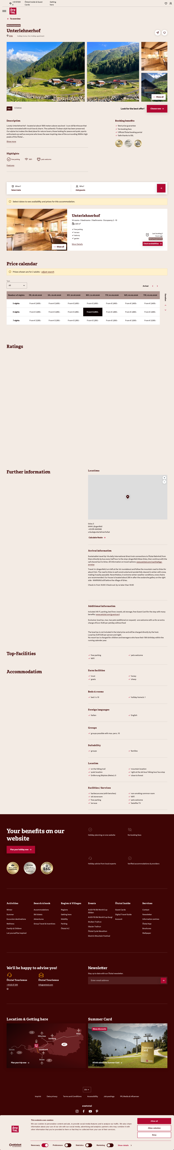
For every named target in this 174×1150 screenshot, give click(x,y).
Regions (64, 909)
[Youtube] (90, 1111)
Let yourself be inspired (16, 933)
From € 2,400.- (35, 303)
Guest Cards (120, 909)
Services (147, 903)
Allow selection (154, 1128)
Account (118, 919)
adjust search (47, 271)
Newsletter (147, 914)
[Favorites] (166, 3)
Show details (123, 1145)
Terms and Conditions (72, 1096)
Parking (64, 923)
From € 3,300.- (35, 320)
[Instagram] (77, 1111)
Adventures (39, 919)
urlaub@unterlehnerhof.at (99, 532)
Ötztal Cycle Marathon (97, 931)
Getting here (53, 3)
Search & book (42, 903)
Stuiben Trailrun (94, 922)
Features (10, 165)
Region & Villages (71, 903)
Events (92, 903)
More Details (77, 244)
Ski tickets (38, 914)
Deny (154, 1135)
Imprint (38, 1096)
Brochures (146, 928)
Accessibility (92, 1096)
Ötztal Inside (122, 903)
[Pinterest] (97, 1111)
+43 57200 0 (16, 3)
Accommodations (41, 909)
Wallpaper (146, 933)
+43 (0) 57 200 (12, 984)
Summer (10, 914)
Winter (9, 909)
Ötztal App (146, 923)
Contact (145, 909)
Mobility (64, 919)
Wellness (10, 923)
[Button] (163, 980)
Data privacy (52, 1096)
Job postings (109, 1096)
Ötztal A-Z (65, 928)
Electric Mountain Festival (99, 936)
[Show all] (37, 249)
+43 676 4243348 (95, 529)
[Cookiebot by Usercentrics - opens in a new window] (15, 1145)
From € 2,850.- (35, 312)
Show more (11, 141)
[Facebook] (84, 1111)
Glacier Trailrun (94, 926)
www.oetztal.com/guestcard (108, 614)
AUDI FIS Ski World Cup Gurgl (100, 917)
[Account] (171, 3)
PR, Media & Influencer (129, 1096)
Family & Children (14, 928)
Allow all (154, 1121)
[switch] (68, 1145)
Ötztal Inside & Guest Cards (33, 3)
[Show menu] (4, 11)
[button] (127, 497)
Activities (12, 903)
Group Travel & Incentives (44, 923)
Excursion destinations (16, 919)
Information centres (150, 919)
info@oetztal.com (45, 984)
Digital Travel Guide (123, 914)
